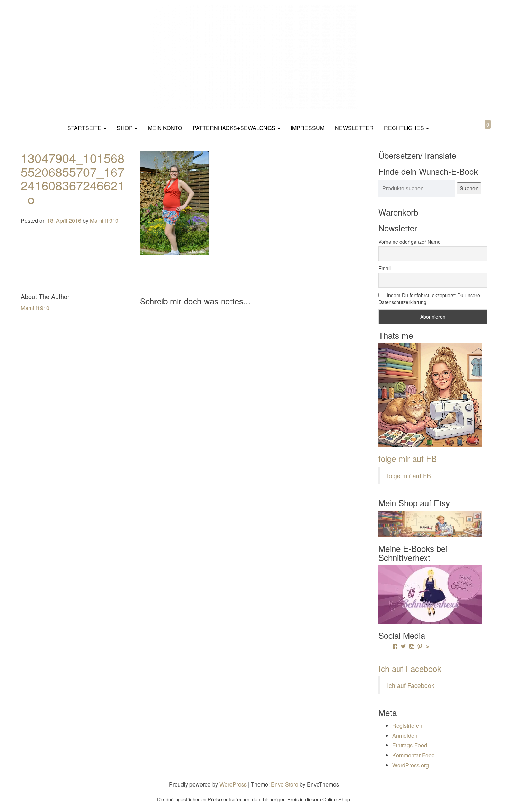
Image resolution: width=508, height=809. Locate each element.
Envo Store (284, 784)
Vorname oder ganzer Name (409, 241)
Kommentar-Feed (413, 755)
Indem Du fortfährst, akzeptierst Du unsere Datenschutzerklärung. (429, 299)
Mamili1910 (104, 221)
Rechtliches (404, 128)
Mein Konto (165, 128)
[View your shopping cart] (481, 132)
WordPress (233, 784)
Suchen (469, 188)
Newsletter (354, 128)
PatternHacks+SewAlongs (234, 128)
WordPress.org (410, 765)
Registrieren (407, 725)
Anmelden (404, 735)
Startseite (85, 128)
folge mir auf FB (407, 458)
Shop (125, 128)
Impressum (307, 128)
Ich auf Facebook (409, 668)
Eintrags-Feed (409, 745)
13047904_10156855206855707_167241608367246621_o (72, 178)
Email (384, 268)
